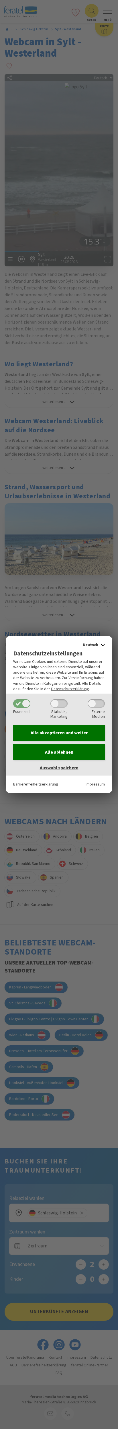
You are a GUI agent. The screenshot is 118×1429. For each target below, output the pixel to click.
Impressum (95, 784)
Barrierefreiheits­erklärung (35, 784)
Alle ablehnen (59, 752)
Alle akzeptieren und (59, 733)
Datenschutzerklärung (70, 689)
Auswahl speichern (59, 768)
